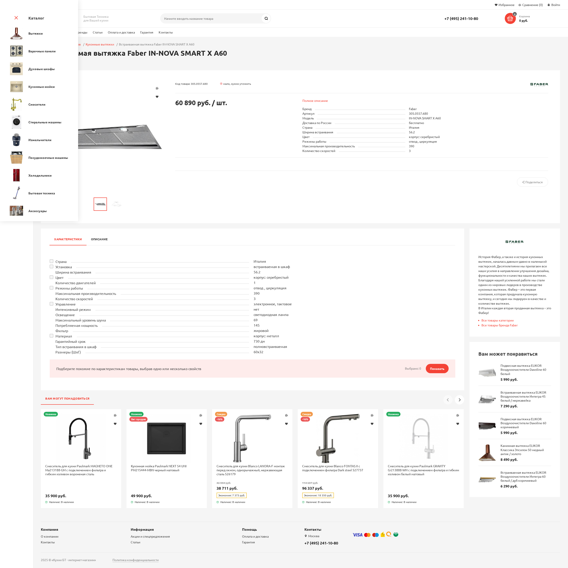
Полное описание (315, 101)
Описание (99, 239)
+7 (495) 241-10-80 (461, 18)
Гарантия (146, 32)
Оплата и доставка (121, 32)
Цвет (59, 277)
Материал (63, 336)
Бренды (81, 32)
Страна (61, 261)
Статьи (98, 32)
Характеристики (68, 239)
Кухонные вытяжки (100, 44)
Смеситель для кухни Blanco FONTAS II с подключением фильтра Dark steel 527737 (332, 468)
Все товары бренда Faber (499, 325)
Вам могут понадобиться (67, 398)
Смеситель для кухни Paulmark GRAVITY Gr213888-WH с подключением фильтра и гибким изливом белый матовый (423, 470)
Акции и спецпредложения (150, 536)
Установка (63, 266)
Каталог (36, 17)
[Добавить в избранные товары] (115, 423)
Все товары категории (497, 320)
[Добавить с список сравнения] (115, 415)
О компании (49, 536)
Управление (65, 304)
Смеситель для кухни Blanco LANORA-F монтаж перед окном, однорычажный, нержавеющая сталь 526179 (251, 470)
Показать (437, 369)
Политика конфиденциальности (135, 560)
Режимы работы (69, 288)
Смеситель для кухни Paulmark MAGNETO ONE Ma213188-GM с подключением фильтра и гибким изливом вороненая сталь (78, 470)
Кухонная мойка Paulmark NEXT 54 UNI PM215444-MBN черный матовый (159, 468)
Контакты (166, 32)
